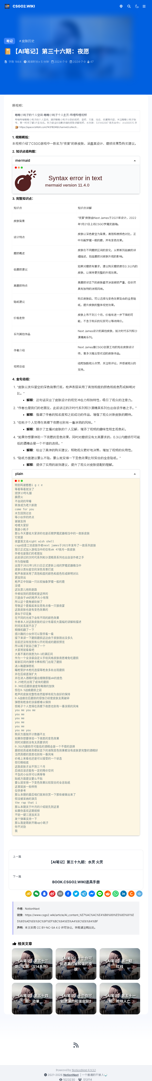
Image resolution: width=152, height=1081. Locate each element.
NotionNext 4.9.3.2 (84, 1070)
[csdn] (131, 894)
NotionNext (32, 908)
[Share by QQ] (44, 894)
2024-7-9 (60, 61)
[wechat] (36, 894)
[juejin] (139, 894)
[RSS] (76, 1045)
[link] (28, 894)
